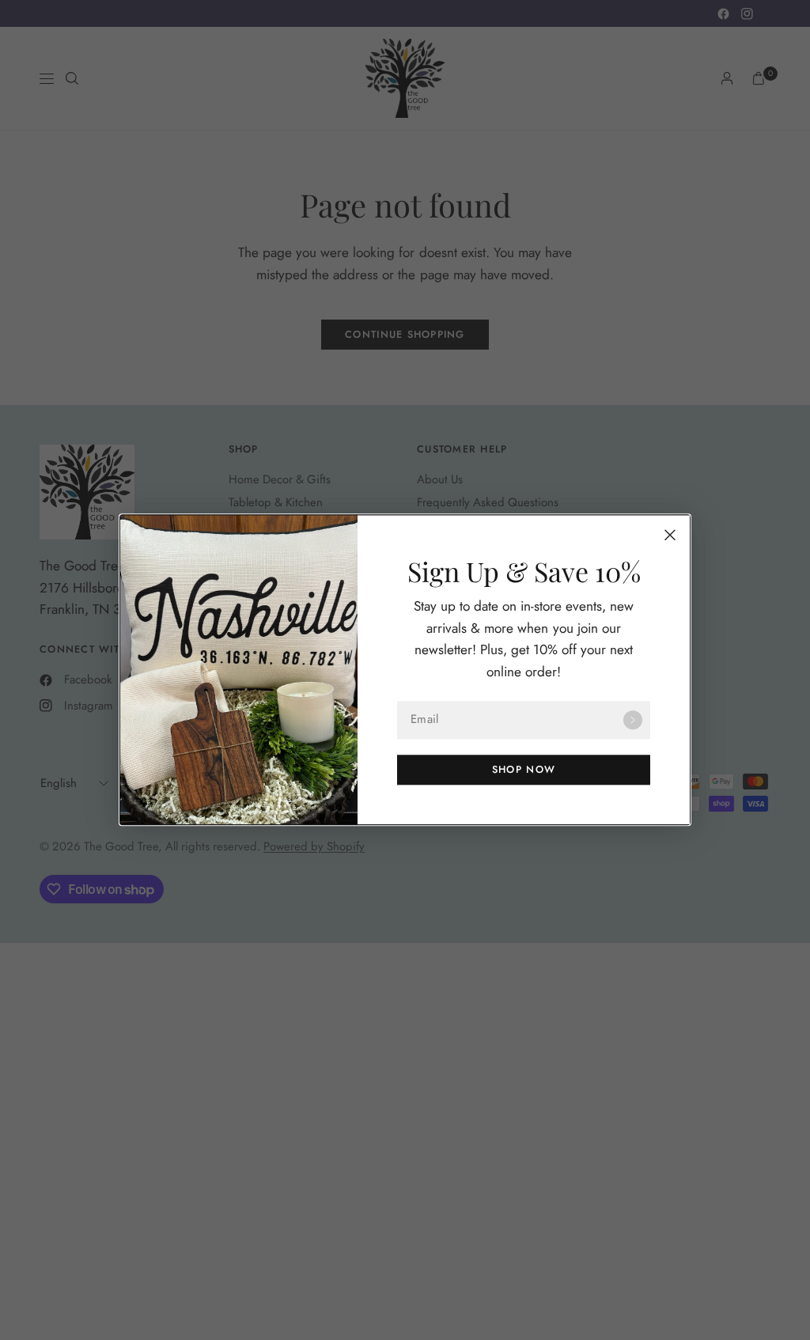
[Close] (670, 535)
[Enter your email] (632, 720)
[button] (523, 770)
